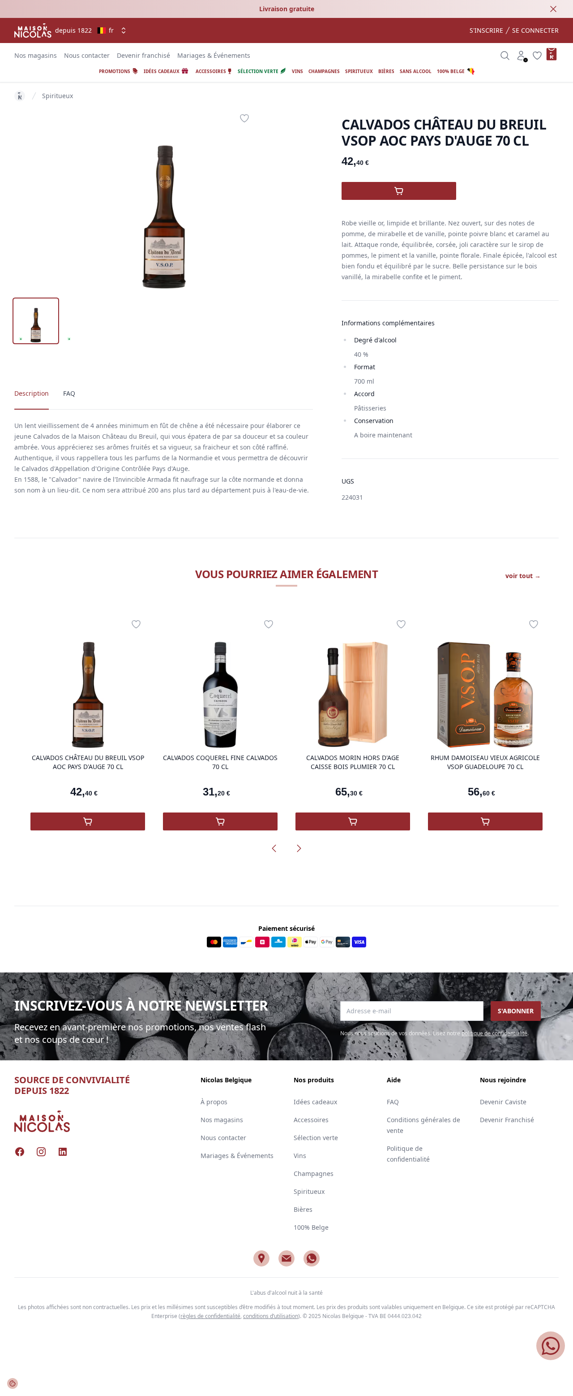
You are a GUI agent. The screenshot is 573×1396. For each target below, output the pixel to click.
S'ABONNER (516, 1011)
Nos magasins (35, 55)
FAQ (393, 1102)
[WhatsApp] (312, 1258)
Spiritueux (57, 95)
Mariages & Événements (213, 55)
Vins (300, 1155)
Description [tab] (31, 393)
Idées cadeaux (315, 1102)
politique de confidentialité (494, 1033)
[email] (286, 1258)
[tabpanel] (163, 199)
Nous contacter (87, 55)
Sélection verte (316, 1137)
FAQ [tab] (69, 393)
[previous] (274, 848)
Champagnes (314, 1173)
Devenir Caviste (503, 1102)
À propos (214, 1102)
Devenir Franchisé (507, 1119)
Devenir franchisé (143, 55)
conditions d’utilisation (270, 1316)
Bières (303, 1209)
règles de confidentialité (210, 1316)
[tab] (35, 320)
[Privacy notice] (12, 1383)
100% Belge (311, 1227)
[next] (299, 848)
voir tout (523, 575)
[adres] (261, 1258)
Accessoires (311, 1119)
